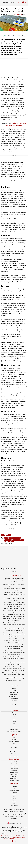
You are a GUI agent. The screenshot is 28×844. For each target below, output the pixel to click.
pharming (6, 541)
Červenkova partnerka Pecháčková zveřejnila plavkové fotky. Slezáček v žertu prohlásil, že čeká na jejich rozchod (14, 634)
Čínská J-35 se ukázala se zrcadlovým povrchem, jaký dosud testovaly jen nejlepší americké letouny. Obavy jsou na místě (14, 668)
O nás (12, 838)
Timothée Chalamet (14, 780)
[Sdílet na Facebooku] (2, 535)
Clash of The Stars (14, 741)
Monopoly (14, 792)
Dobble (14, 794)
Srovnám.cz (20, 816)
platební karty (12, 538)
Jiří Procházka (14, 754)
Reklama (3, 835)
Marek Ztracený (14, 774)
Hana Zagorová (14, 766)
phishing (21, 539)
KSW (14, 745)
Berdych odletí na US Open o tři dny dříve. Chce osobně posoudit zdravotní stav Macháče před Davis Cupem (14, 646)
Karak (14, 803)
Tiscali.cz (14, 685)
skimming (19, 538)
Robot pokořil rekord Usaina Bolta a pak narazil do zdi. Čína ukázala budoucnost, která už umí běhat (14, 579)
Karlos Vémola (14, 752)
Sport (14, 809)
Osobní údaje (16, 835)
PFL (14, 743)
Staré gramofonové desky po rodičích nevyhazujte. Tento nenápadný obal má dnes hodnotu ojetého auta (14, 652)
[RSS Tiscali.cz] (15, 841)
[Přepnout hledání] (18, 2)
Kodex (21, 835)
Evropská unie (14, 702)
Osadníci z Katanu (14, 790)
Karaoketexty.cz (14, 813)
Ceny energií (14, 700)
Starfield (14, 717)
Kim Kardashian (14, 770)
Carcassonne (14, 786)
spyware (11, 541)
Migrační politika (14, 694)
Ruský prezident (14, 698)
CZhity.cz (6, 816)
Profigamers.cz (13, 811)
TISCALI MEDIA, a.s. (15, 837)
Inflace (14, 688)
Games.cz (14, 710)
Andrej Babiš (14, 762)
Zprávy (10, 809)
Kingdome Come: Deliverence (14, 731)
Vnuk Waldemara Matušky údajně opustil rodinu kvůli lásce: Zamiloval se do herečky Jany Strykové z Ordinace (14, 604)
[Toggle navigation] (25, 2)
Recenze (14, 712)
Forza (14, 723)
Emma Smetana (14, 778)
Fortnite (14, 725)
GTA (14, 719)
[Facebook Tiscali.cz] (12, 841)
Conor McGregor (14, 756)
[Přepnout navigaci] (21, 2)
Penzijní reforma (14, 705)
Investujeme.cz (22, 529)
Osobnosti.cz (14, 759)
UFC (14, 737)
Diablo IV (14, 721)
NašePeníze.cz (24, 32)
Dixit (14, 797)
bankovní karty (7, 539)
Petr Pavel (14, 764)
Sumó (14, 749)
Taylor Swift (14, 776)
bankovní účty (15, 539)
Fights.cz (14, 734)
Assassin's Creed (14, 715)
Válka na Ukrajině (14, 692)
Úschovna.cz (22, 813)
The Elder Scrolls (14, 729)
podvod (6, 538)
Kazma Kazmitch (14, 768)
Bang (14, 788)
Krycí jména (14, 799)
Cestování (22, 809)
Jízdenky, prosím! (14, 805)
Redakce (7, 835)
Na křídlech (14, 801)
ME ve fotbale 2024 (14, 696)
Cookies (11, 835)
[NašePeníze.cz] (7, 2)
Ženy (17, 809)
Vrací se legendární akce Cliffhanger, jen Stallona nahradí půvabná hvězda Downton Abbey (14, 610)
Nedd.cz (5, 814)
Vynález (14, 707)
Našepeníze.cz (13, 816)
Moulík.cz (10, 814)
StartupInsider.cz (14, 818)
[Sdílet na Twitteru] (4, 535)
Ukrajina (14, 690)
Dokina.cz (21, 814)
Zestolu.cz (14, 783)
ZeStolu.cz (20, 811)
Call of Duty (14, 727)
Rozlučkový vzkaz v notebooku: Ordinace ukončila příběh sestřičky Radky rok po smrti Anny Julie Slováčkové (14, 594)
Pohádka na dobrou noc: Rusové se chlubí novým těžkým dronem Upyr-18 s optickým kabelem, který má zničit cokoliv (14, 628)
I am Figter (14, 747)
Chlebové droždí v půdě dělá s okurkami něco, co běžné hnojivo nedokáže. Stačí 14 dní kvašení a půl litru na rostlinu (14, 640)
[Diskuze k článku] (24, 14)
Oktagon (14, 739)
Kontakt (24, 835)
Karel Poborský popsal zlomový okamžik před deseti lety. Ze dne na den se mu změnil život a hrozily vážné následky (14, 662)
